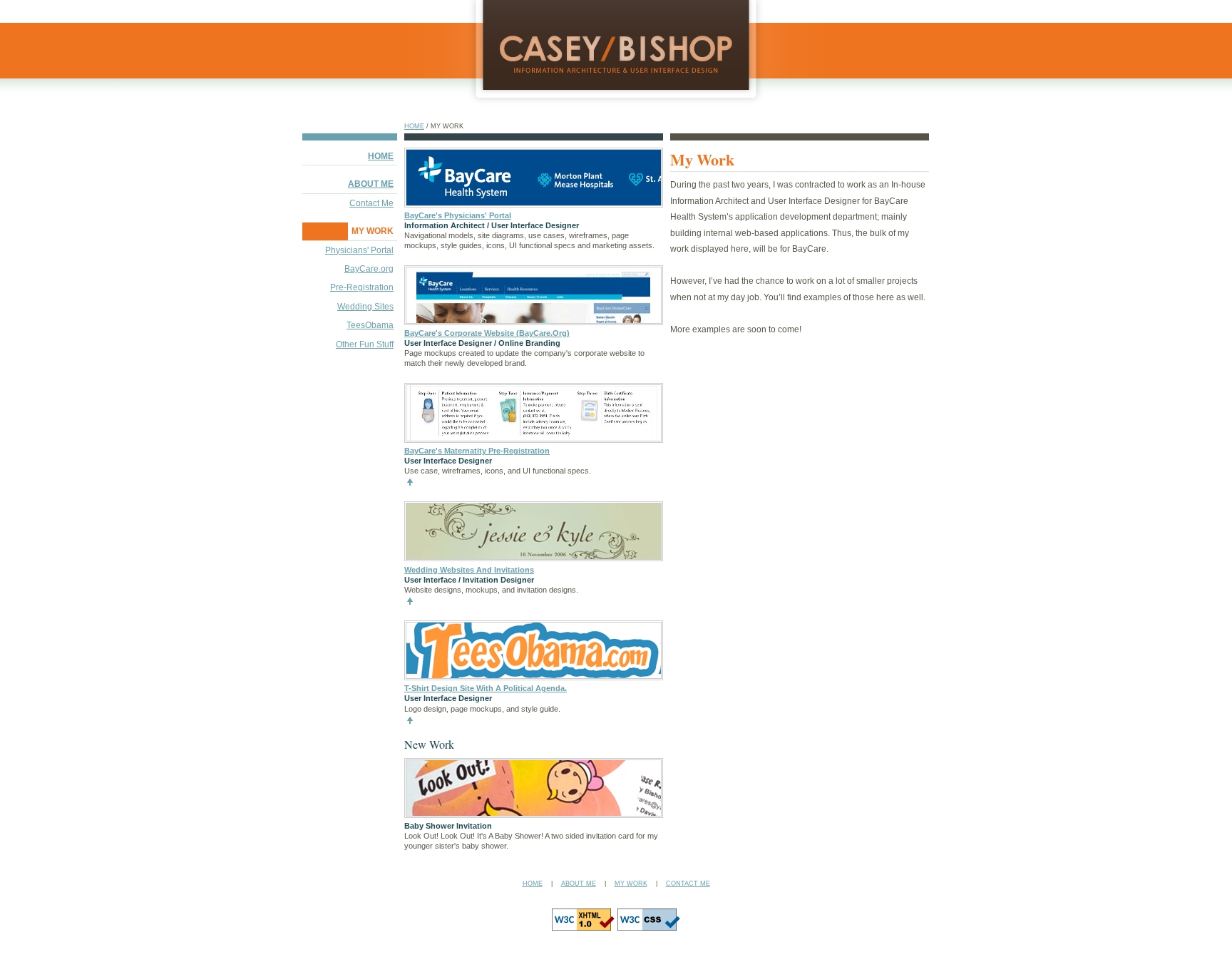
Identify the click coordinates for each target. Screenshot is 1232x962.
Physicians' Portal (359, 250)
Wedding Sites (365, 307)
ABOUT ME (371, 184)
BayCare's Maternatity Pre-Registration (477, 450)
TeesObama (370, 325)
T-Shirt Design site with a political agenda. (485, 688)
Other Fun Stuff (365, 344)
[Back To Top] (410, 484)
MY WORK (372, 231)
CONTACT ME (688, 883)
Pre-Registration (362, 287)
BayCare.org (369, 269)
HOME (414, 126)
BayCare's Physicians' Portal (457, 215)
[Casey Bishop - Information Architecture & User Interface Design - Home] (616, 92)
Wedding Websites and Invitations (469, 570)
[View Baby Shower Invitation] (535, 813)
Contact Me (371, 203)
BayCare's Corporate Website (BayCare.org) (487, 333)
